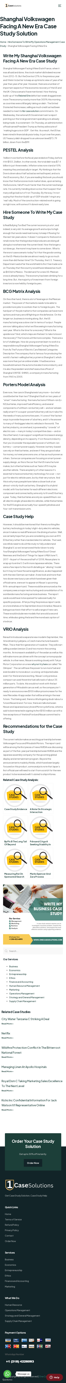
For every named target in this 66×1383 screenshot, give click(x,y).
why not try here (39, 664)
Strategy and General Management (26, 997)
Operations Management (21, 993)
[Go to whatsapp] (7, 1374)
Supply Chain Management (22, 1001)
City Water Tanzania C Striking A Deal (25, 1019)
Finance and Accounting (21, 981)
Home (3, 41)
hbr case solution (30, 111)
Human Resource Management (24, 985)
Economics (14, 970)
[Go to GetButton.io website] (7, 1380)
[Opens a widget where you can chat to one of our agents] (54, 1377)
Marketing (14, 989)
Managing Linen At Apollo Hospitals (24, 1067)
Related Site (24, 95)
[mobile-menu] (59, 6)
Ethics (12, 978)
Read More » (7, 1024)
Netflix (6, 1033)
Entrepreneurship (18, 974)
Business (13, 966)
